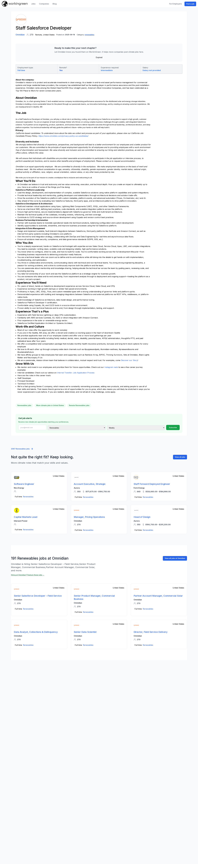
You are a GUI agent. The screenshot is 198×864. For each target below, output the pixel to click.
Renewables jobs (24, 405)
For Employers (175, 4)
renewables (89, 35)
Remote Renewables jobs (79, 405)
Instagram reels (111, 367)
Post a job (190, 4)
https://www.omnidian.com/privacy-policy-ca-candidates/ (63, 136)
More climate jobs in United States (50, 405)
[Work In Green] (15, 4)
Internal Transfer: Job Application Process (75, 373)
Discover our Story (129, 360)
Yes (61, 70)
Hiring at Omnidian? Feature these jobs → (27, 575)
